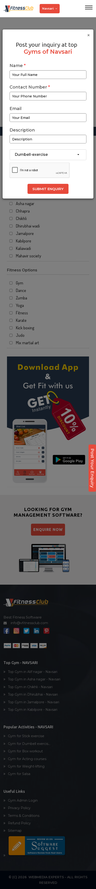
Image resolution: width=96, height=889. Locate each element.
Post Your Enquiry (92, 468)
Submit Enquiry (48, 189)
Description (22, 130)
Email (15, 108)
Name (18, 65)
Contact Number (30, 87)
